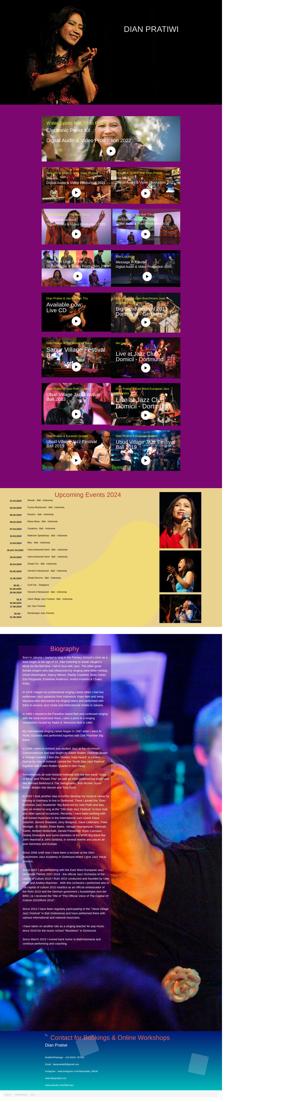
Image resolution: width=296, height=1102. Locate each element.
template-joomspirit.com (221, 1093)
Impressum (8, 1095)
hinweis (33, 1095)
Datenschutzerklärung (21, 1095)
